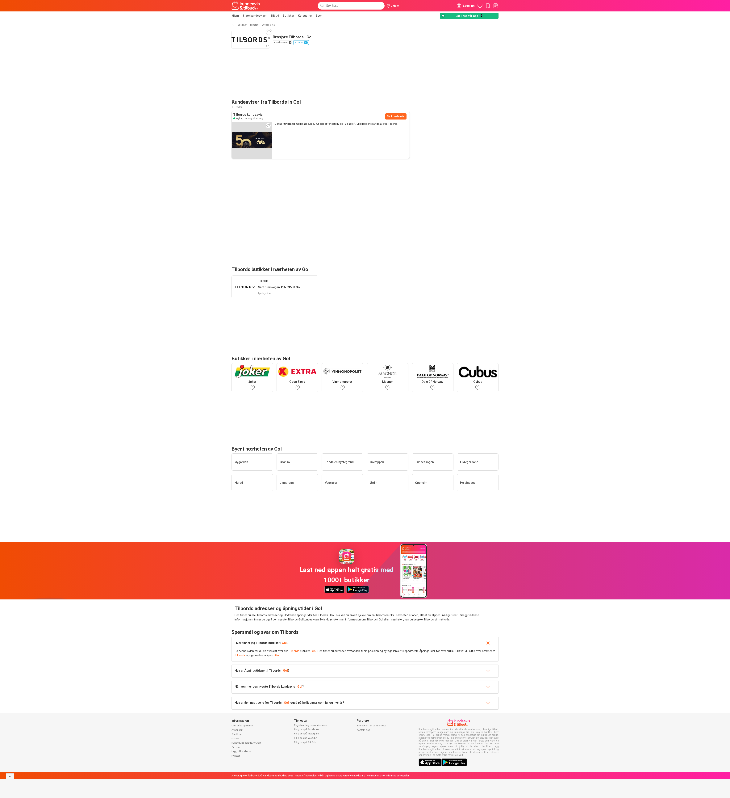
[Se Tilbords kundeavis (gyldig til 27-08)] (252, 140)
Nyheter (236, 755)
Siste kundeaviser (255, 15)
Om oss (236, 747)
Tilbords (254, 24)
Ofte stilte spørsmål (242, 725)
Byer (319, 15)
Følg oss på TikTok (305, 742)
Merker (235, 738)
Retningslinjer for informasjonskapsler (388, 775)
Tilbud (274, 15)
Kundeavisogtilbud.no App (246, 742)
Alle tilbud (237, 734)
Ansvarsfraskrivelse (305, 775)
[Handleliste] (496, 6)
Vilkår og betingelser (329, 775)
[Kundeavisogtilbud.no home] (246, 5)
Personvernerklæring (354, 775)
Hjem (235, 15)
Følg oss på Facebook (306, 729)
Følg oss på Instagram (306, 733)
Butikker (288, 15)
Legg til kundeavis (242, 751)
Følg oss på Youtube (305, 738)
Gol (284, 643)
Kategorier (305, 15)
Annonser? (237, 730)
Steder (265, 24)
